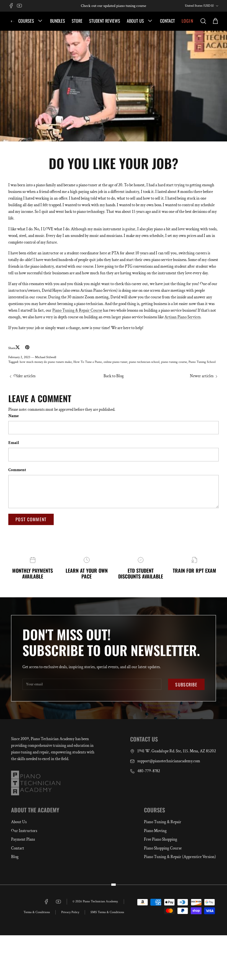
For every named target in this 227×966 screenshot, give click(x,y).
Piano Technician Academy (100, 901)
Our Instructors (24, 830)
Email (13, 442)
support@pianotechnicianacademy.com (168, 761)
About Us (136, 20)
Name (13, 416)
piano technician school (144, 362)
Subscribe (186, 684)
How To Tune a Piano (87, 362)
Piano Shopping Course (163, 848)
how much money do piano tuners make (46, 362)
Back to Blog (114, 376)
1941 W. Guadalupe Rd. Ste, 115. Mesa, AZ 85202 (176, 751)
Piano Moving (155, 830)
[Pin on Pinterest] (27, 347)
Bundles (57, 20)
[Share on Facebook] (22, 348)
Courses (26, 20)
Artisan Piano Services (182, 317)
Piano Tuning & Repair (162, 822)
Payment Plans (23, 839)
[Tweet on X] (18, 347)
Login (187, 20)
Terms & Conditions (37, 912)
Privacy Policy (70, 912)
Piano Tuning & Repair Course (77, 310)
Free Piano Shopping (160, 839)
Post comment (31, 519)
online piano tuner (115, 362)
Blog (15, 856)
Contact (167, 20)
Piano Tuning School (202, 362)
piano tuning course (174, 362)
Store (77, 20)
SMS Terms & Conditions (107, 912)
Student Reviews (104, 20)
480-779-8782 (148, 771)
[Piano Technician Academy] (13, 21)
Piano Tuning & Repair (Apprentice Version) (180, 856)
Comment (17, 469)
